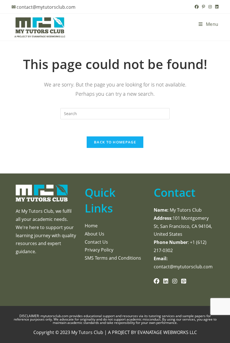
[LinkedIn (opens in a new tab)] (216, 7)
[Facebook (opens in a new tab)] (196, 7)
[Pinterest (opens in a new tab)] (203, 7)
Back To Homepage (115, 142)
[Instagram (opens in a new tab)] (210, 7)
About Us (94, 234)
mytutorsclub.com (54, 316)
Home (91, 226)
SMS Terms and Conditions (113, 258)
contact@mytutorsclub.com (46, 7)
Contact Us (96, 242)
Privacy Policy (99, 250)
